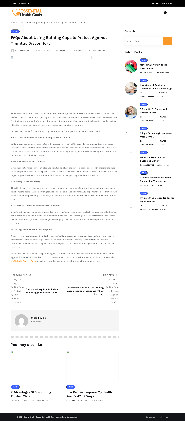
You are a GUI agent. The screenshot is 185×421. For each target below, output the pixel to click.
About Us (26, 3)
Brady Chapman (147, 97)
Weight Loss (128, 12)
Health (111, 12)
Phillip (16, 401)
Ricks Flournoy (147, 121)
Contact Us (15, 3)
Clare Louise (148, 165)
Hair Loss (97, 12)
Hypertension (79, 12)
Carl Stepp (147, 72)
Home (14, 22)
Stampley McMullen (149, 209)
